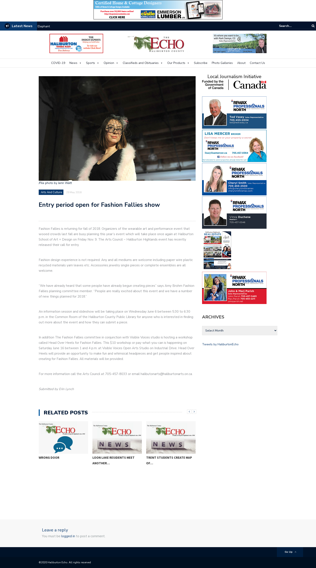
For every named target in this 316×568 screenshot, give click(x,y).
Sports (90, 63)
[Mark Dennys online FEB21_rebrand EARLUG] (240, 43)
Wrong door (49, 457)
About (241, 63)
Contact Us (257, 63)
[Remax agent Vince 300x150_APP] (234, 212)
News (73, 63)
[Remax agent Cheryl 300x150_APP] (234, 179)
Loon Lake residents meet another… (113, 460)
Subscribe (200, 63)
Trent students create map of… (169, 460)
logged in (68, 536)
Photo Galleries (222, 63)
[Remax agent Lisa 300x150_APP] (234, 146)
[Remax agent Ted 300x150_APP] (234, 112)
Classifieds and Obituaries (141, 63)
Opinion (109, 63)
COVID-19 (58, 63)
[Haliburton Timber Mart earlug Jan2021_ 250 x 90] (76, 43)
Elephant (44, 26)
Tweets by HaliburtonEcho (220, 344)
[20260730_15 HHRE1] (217, 250)
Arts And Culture (51, 192)
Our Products (176, 63)
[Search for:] (292, 26)
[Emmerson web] (158, 9)
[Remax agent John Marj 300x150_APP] (234, 288)
